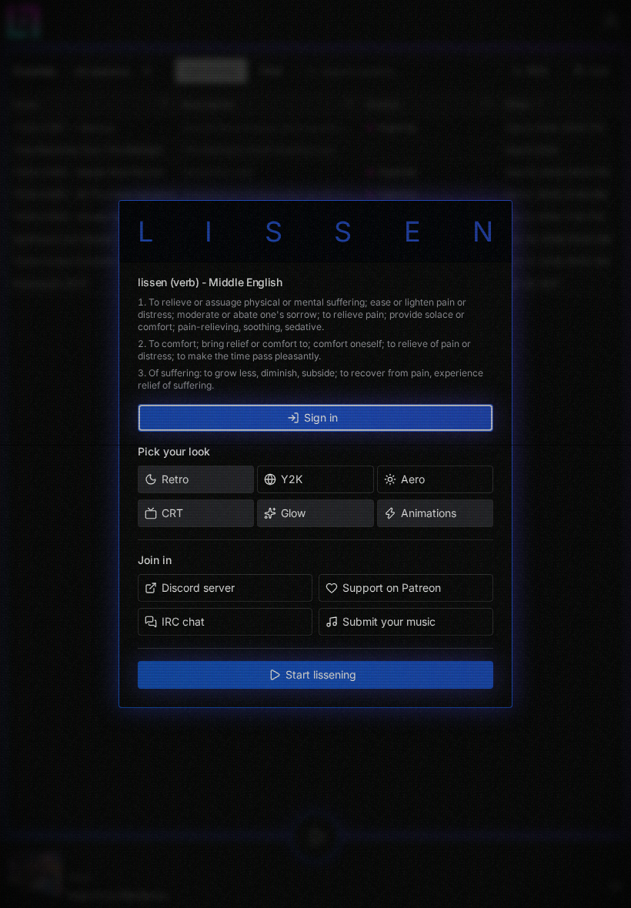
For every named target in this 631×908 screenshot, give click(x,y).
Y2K (291, 479)
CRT (172, 512)
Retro (175, 479)
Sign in (321, 417)
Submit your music (389, 621)
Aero (413, 479)
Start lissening (320, 674)
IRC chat (183, 621)
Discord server (198, 587)
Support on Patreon (391, 587)
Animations (428, 512)
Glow (293, 512)
